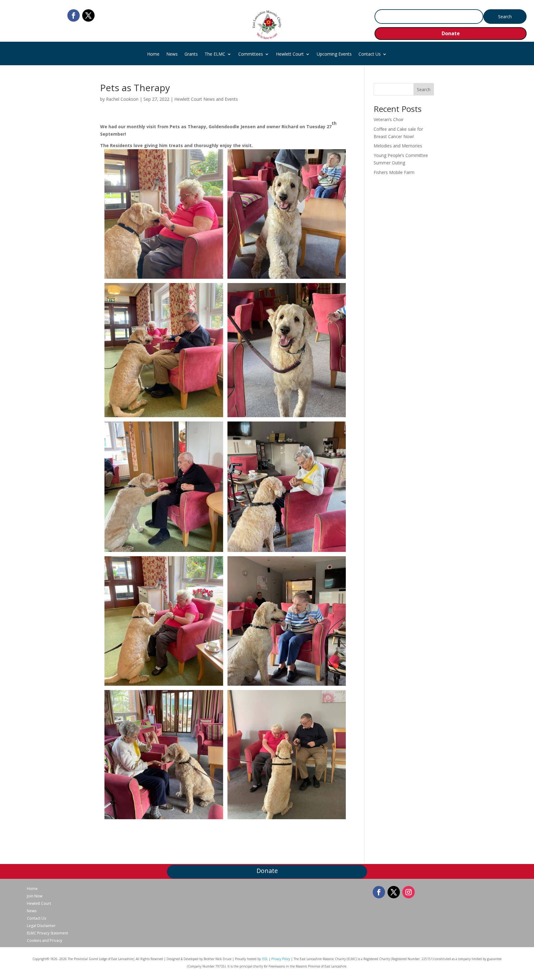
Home (153, 54)
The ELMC (215, 54)
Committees (250, 54)
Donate (451, 33)
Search (423, 89)
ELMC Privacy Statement (47, 933)
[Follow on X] (88, 15)
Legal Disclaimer (41, 925)
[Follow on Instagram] (408, 892)
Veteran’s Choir (389, 119)
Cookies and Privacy (44, 940)
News (172, 54)
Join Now (34, 896)
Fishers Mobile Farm (394, 172)
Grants (191, 54)
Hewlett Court (290, 54)
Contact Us (369, 54)
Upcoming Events (334, 54)
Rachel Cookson (122, 99)
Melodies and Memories (398, 146)
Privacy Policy (280, 959)
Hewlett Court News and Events (206, 99)
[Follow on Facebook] (73, 15)
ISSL (265, 959)
